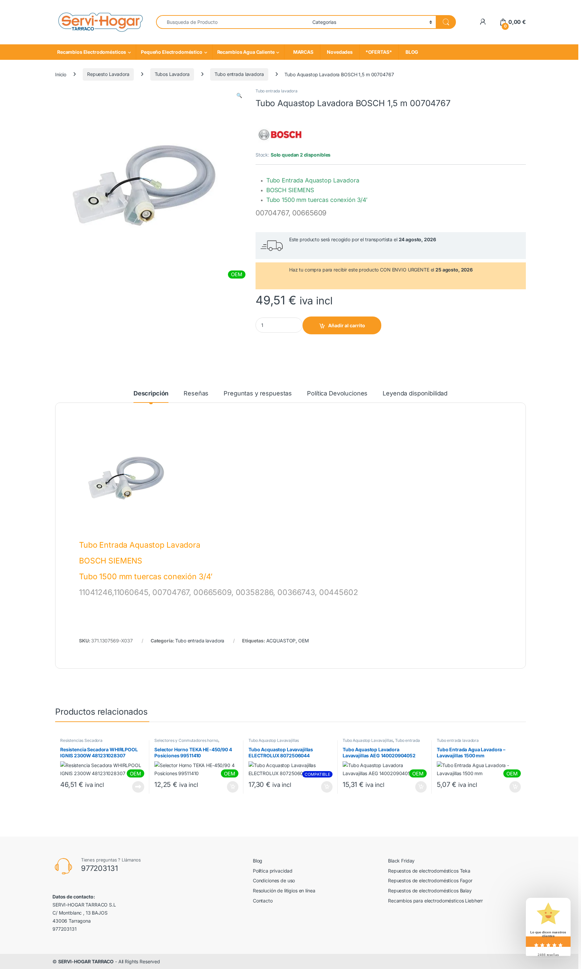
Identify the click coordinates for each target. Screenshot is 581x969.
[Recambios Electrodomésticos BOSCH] (281, 134)
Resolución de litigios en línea (284, 890)
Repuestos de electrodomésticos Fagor (430, 880)
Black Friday (401, 860)
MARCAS (302, 52)
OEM (303, 640)
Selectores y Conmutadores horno (186, 740)
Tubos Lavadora (172, 74)
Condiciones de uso (274, 880)
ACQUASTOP (281, 640)
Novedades (340, 52)
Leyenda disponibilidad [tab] (415, 393)
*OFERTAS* (379, 52)
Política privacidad (273, 871)
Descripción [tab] (150, 393)
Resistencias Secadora (81, 740)
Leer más (138, 787)
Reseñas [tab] (196, 393)
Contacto (263, 900)
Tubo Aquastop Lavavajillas (273, 740)
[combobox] (232, 22)
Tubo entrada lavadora (239, 74)
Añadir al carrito (346, 325)
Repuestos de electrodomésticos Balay (430, 890)
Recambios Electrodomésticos (91, 52)
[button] (239, 95)
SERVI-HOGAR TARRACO (86, 961)
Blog (257, 860)
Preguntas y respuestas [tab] (258, 393)
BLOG (410, 52)
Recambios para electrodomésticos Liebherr (435, 900)
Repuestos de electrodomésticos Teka (429, 871)
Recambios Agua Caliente (246, 52)
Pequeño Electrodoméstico (171, 52)
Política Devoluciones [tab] (337, 393)
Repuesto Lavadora (108, 74)
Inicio (60, 74)
